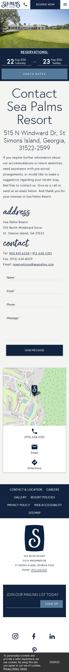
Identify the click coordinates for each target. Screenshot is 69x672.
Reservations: (34, 52)
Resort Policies (43, 497)
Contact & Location (26, 489)
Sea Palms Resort (34, 556)
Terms (23, 668)
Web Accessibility (48, 505)
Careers (52, 489)
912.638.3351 (42, 253)
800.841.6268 (19, 253)
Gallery (20, 497)
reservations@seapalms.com (33, 264)
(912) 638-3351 (39, 570)
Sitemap (34, 513)
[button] (16, 61)
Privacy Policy (11, 668)
